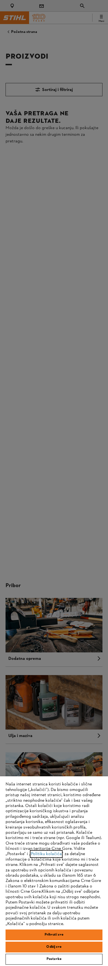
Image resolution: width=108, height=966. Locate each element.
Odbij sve (53, 946)
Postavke (54, 959)
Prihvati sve (54, 934)
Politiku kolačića (46, 854)
